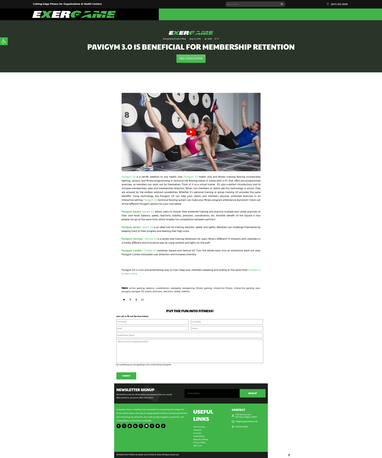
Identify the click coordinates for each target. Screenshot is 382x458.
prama (148, 292)
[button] (4, 41)
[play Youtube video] (191, 132)
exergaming (188, 288)
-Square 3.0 (138, 212)
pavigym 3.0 (138, 292)
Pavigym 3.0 (129, 177)
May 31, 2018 (195, 39)
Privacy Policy (199, 442)
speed (177, 292)
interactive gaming (244, 288)
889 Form (197, 446)
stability (185, 292)
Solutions (197, 430)
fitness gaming (204, 288)
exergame (176, 288)
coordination (162, 288)
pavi (258, 288)
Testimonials (198, 436)
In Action (197, 433)
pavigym (126, 292)
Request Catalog (200, 439)
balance (150, 288)
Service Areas (199, 427)
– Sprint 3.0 (137, 227)
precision (157, 292)
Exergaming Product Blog (174, 39)
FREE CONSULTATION (191, 59)
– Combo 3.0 (139, 251)
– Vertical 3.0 (139, 239)
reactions (168, 292)
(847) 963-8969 (339, 4)
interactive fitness (223, 288)
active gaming (136, 288)
